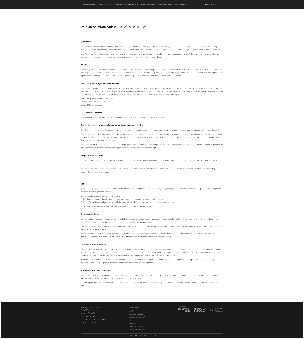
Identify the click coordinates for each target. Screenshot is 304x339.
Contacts (132, 323)
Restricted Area (134, 308)
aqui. (83, 286)
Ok (194, 4)
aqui (154, 148)
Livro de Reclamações (137, 330)
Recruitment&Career (136, 314)
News (131, 320)
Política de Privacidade (137, 317)
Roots (131, 311)
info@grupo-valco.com (90, 322)
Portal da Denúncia (136, 326)
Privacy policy (210, 4)
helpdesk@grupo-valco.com (92, 105)
